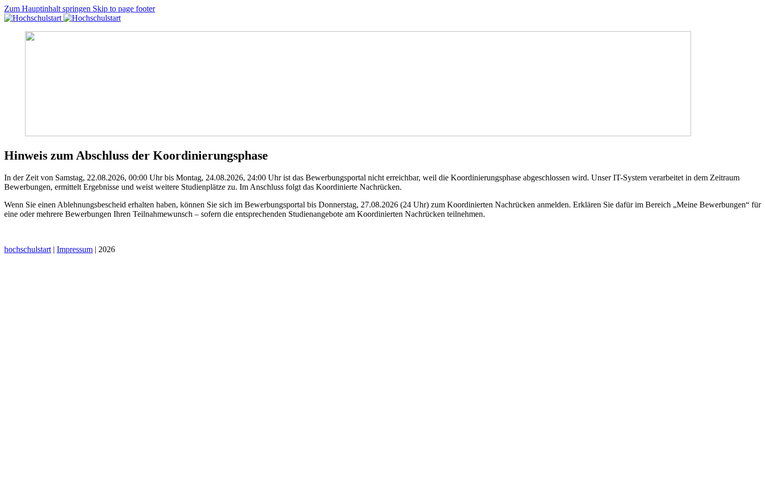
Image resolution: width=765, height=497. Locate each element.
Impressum (75, 249)
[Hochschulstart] (62, 18)
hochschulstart (27, 249)
